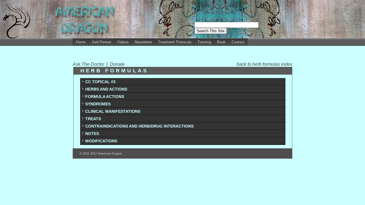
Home (81, 42)
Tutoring (204, 42)
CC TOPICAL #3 (100, 81)
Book (221, 42)
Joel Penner (101, 42)
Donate (117, 64)
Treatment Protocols (175, 42)
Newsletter (143, 42)
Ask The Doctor (89, 64)
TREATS (93, 118)
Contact (238, 42)
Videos (123, 42)
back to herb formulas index (264, 64)
